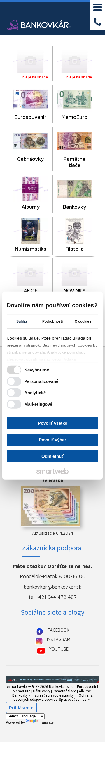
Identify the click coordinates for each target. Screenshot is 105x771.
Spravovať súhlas (73, 700)
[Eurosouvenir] (30, 99)
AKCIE (31, 290)
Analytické (35, 392)
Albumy (31, 207)
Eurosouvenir (30, 117)
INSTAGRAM (58, 639)
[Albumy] (30, 189)
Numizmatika (30, 249)
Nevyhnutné (36, 369)
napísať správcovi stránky (53, 695)
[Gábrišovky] (30, 141)
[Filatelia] (74, 231)
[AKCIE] (30, 273)
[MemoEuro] (74, 99)
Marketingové (38, 403)
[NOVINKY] (74, 273)
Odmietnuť (52, 456)
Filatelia (74, 249)
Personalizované (41, 380)
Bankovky (74, 207)
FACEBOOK (58, 630)
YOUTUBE (59, 649)
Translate (46, 722)
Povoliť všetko (52, 423)
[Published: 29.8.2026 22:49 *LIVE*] (31, 687)
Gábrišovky (30, 159)
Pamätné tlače (75, 162)
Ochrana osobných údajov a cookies (53, 697)
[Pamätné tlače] (74, 141)
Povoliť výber (52, 439)
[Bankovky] (74, 189)
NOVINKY (75, 290)
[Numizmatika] (30, 231)
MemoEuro (75, 117)
